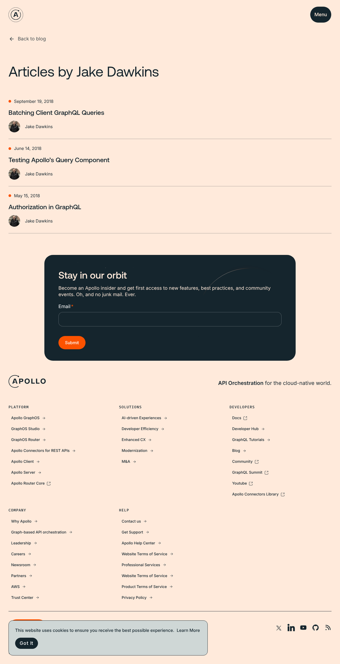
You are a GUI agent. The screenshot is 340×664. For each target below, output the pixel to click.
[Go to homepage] (15, 14)
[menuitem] (59, 418)
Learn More (188, 630)
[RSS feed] (328, 627)
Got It (26, 643)
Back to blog (32, 39)
